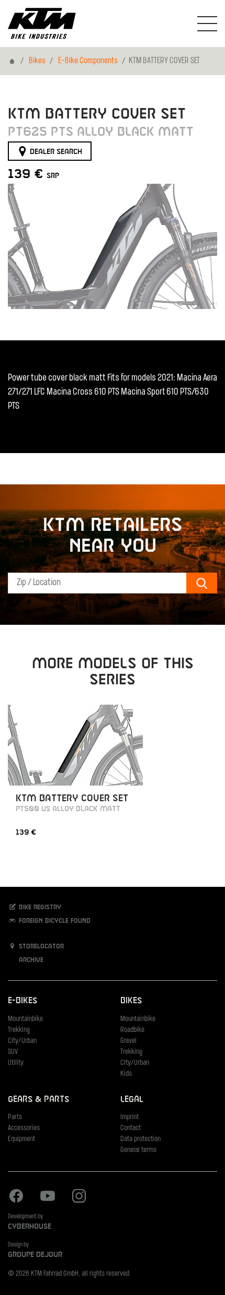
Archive (30, 960)
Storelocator (40, 946)
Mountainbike (25, 1019)
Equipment (21, 1139)
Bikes (37, 61)
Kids (126, 1074)
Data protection (140, 1139)
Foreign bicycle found (54, 921)
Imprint (129, 1117)
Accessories (24, 1128)
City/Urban (22, 1041)
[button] (21, 246)
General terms (138, 1150)
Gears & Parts (38, 1099)
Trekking (19, 1030)
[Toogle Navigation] (207, 23)
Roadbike (132, 1030)
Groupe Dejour (35, 1255)
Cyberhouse (29, 1226)
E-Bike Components (88, 61)
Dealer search (55, 152)
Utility (16, 1063)
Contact (130, 1128)
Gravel (128, 1041)
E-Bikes (22, 1000)
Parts (15, 1117)
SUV (13, 1052)
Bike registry (39, 907)
